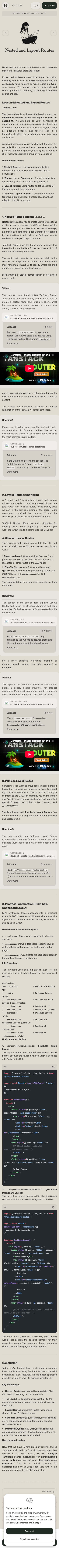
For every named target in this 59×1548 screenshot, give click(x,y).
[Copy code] (53, 1067)
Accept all (29, 1531)
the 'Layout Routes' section (26, 636)
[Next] (53, 33)
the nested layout (23, 718)
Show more (12, 343)
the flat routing (26, 332)
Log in (35, 5)
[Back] (5, 33)
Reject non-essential (29, 1539)
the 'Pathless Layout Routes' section (30, 870)
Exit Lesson (17, 5)
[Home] (5, 5)
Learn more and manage (29, 1523)
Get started (49, 5)
